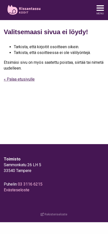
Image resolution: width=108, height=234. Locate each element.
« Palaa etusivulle (19, 79)
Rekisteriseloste (55, 214)
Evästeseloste (16, 190)
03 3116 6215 (30, 184)
